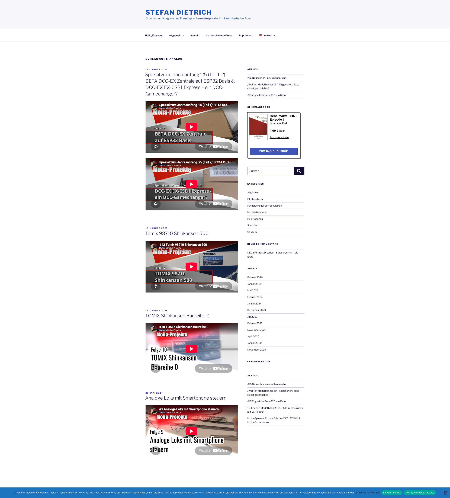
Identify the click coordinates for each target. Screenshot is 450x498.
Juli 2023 (252, 316)
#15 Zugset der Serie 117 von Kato (266, 95)
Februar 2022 (254, 323)
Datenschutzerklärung (219, 35)
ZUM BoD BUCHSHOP (273, 151)
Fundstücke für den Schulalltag (264, 205)
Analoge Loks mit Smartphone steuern (185, 398)
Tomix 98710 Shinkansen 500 (177, 233)
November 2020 (256, 329)
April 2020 (253, 336)
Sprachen (252, 225)
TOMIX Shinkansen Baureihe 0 (177, 315)
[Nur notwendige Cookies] (445, 492)
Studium (252, 231)
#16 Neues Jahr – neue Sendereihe (266, 77)
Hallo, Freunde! (153, 35)
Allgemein (175, 35)
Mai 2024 (252, 290)
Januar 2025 (254, 283)
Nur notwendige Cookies (420, 492)
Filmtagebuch (255, 199)
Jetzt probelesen (279, 137)
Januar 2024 (254, 303)
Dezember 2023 (256, 310)
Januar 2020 (254, 342)
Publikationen (255, 218)
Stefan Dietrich (179, 12)
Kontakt (195, 35)
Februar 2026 (255, 277)
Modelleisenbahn (256, 212)
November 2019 (256, 349)
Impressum (245, 35)
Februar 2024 (255, 296)
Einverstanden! (391, 492)
